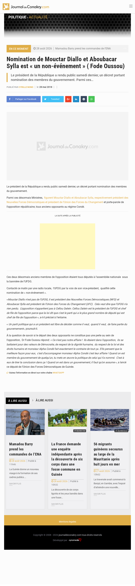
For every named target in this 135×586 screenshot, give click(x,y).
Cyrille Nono (26, 87)
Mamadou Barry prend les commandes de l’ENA (83, 48)
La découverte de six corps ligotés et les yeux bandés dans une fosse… (67, 493)
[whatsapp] (91, 99)
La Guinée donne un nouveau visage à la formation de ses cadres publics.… (24, 473)
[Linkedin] (76, 99)
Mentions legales (67, 521)
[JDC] (26, 6)
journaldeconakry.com (70, 535)
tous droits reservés (92, 535)
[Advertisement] (67, 246)
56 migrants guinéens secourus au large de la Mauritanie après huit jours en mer (108, 454)
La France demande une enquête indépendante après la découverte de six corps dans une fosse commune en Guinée (67, 459)
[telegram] (84, 99)
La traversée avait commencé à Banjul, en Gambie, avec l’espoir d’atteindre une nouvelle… (109, 483)
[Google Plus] (68, 99)
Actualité (38, 17)
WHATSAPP (58, 372)
